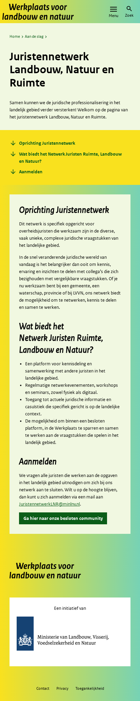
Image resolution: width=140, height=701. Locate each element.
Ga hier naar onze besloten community (63, 518)
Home (15, 36)
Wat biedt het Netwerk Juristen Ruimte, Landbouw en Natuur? (66, 157)
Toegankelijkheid (89, 688)
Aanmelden (26, 172)
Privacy (62, 688)
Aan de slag (34, 36)
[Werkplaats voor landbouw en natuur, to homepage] (38, 11)
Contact (42, 688)
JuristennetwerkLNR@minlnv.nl (49, 504)
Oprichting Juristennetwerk (42, 143)
